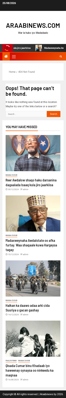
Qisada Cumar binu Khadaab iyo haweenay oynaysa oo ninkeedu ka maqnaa (30, 370)
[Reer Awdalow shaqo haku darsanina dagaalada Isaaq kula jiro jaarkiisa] (33, 153)
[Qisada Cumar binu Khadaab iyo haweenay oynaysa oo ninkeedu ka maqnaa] (33, 339)
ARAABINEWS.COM (33, 25)
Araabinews (46, 394)
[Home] (6, 56)
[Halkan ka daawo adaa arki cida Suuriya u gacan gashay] (33, 278)
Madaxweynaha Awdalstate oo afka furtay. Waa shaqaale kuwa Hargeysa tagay (31, 245)
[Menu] (13, 56)
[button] (13, 56)
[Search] (61, 56)
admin (25, 189)
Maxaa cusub (11, 175)
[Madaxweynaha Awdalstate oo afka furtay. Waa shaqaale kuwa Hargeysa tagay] (33, 213)
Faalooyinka (11, 361)
